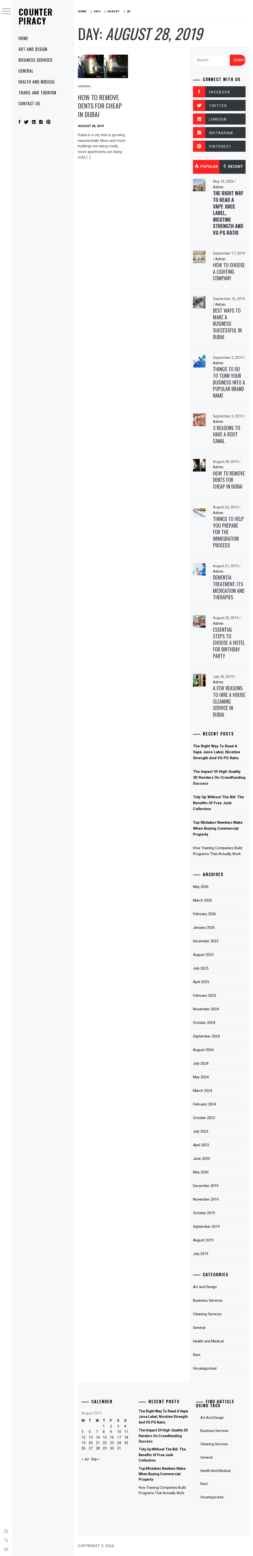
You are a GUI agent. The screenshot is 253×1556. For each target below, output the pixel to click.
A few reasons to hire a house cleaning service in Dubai (229, 701)
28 (98, 1448)
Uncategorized (204, 1368)
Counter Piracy (36, 16)
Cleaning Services (207, 1314)
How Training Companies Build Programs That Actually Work (217, 851)
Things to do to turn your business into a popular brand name (229, 382)
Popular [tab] (208, 166)
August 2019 (203, 1240)
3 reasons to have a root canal (226, 434)
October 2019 (204, 1213)
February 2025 (204, 995)
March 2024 (202, 1090)
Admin (218, 187)
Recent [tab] (235, 166)
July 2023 (200, 1131)
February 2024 (204, 1104)
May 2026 (201, 887)
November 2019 (206, 1199)
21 (98, 1443)
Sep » (95, 1459)
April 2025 (201, 982)
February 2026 (204, 914)
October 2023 (204, 1118)
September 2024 (206, 1036)
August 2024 (203, 1050)
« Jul (85, 1459)
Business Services (35, 60)
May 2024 (201, 1077)
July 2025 (200, 968)
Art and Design (33, 49)
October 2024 (204, 1022)
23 (112, 1443)
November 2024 (206, 1009)
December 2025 (205, 941)
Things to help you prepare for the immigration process (228, 532)
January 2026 (204, 927)
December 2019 (205, 1186)
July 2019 (200, 1254)
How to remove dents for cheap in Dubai (100, 105)
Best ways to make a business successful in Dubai (227, 324)
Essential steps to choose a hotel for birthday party (229, 643)
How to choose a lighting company (229, 271)
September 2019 (206, 1226)
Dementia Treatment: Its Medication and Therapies (228, 587)
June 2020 (201, 1158)
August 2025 (203, 954)
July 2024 (200, 1063)
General (26, 71)
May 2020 (201, 1172)
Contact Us (29, 104)
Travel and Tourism (37, 93)
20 (91, 1443)
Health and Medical (37, 82)
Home (23, 38)
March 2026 (202, 900)
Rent (196, 1355)
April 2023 (201, 1145)
